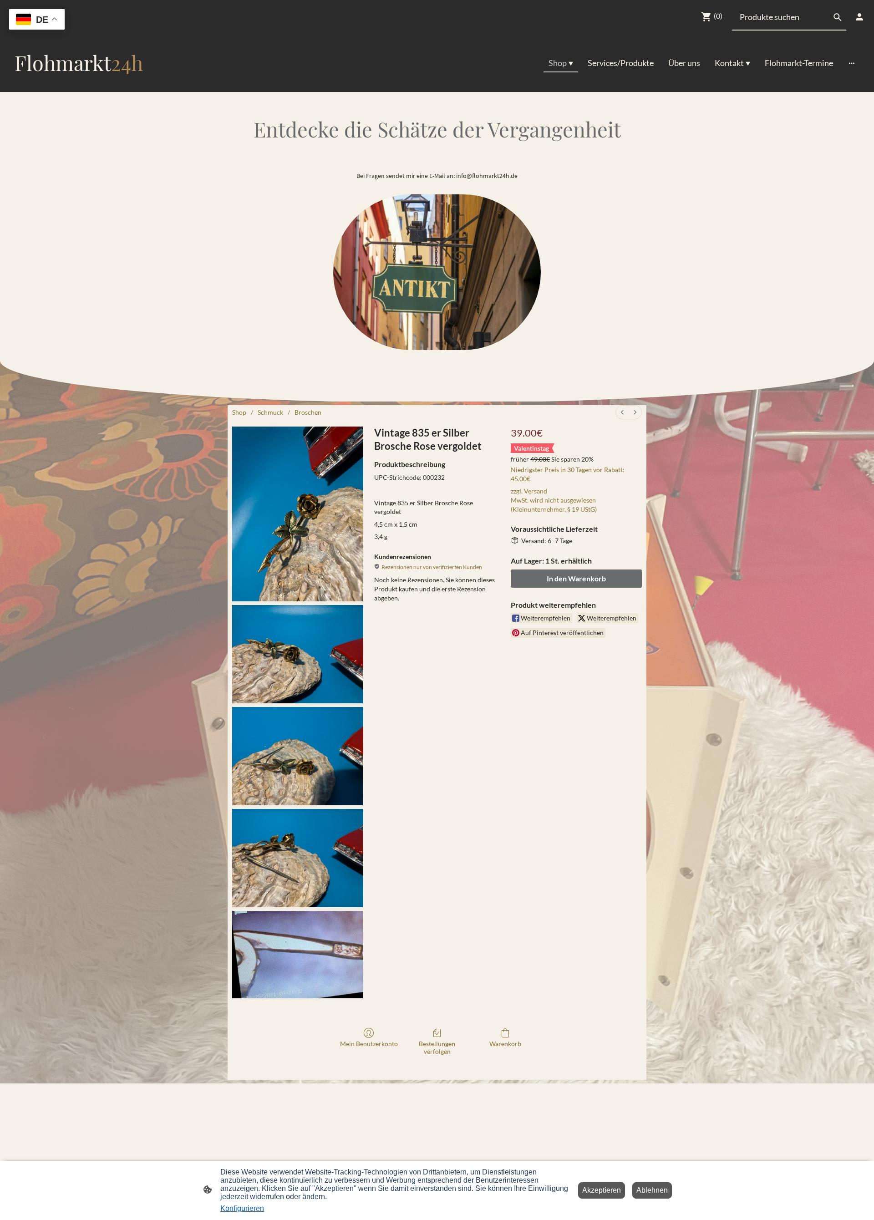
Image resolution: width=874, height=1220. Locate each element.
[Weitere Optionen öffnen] (851, 63)
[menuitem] (622, 412)
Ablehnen (652, 1190)
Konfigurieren (242, 1208)
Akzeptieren (601, 1190)
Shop (239, 412)
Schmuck (270, 412)
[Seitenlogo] (79, 84)
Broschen (308, 412)
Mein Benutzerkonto (369, 1043)
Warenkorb (505, 1043)
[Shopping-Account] (859, 16)
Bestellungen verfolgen (437, 1047)
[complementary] (37, 20)
